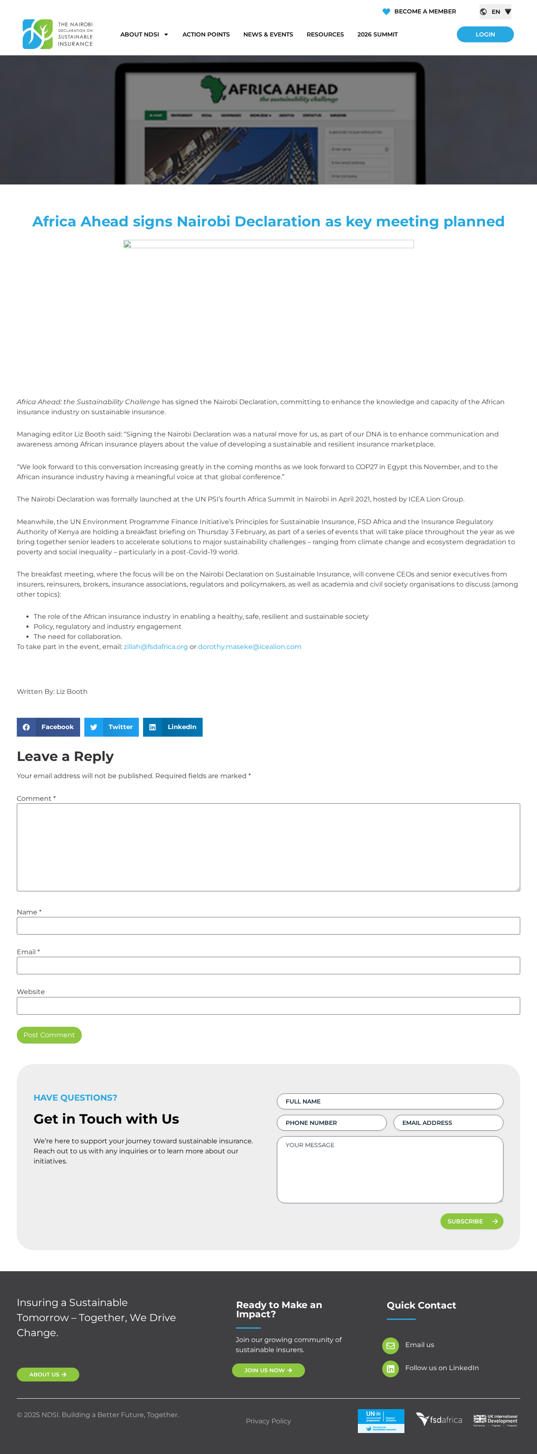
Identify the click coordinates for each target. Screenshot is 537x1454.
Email (28, 952)
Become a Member (425, 11)
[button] (48, 727)
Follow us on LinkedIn (442, 1368)
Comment (36, 798)
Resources (325, 34)
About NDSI (139, 34)
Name (29, 912)
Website (31, 992)
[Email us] (390, 1345)
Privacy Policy (268, 1421)
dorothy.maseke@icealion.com (250, 647)
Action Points (206, 34)
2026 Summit (377, 34)
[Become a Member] (386, 12)
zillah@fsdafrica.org (156, 647)
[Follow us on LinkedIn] (390, 1369)
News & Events (268, 34)
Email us (419, 1345)
